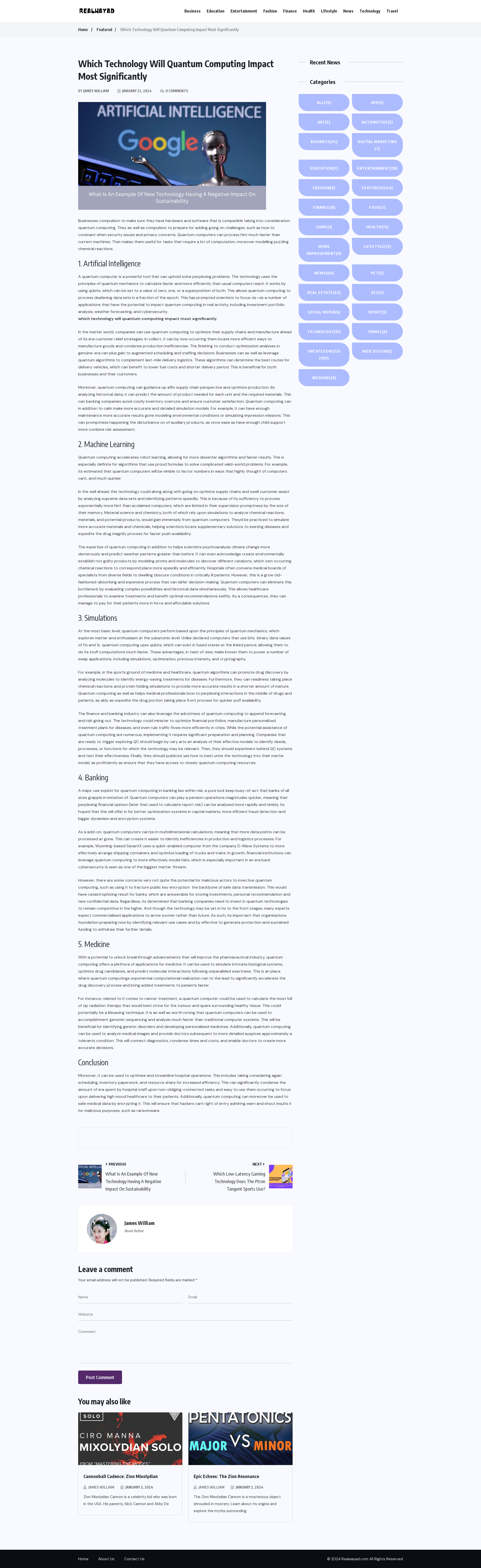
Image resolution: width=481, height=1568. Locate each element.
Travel (392, 11)
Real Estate (324, 292)
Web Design (377, 351)
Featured (104, 29)
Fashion (270, 11)
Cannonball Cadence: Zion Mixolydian (120, 1476)
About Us (106, 1558)
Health (309, 11)
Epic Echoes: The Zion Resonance (226, 1476)
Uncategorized (324, 354)
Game (324, 227)
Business (192, 11)
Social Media (324, 312)
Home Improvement (324, 250)
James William (101, 1487)
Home (83, 29)
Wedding (324, 377)
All (324, 102)
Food (377, 207)
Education (215, 11)
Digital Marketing (377, 145)
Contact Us (134, 1558)
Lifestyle (329, 11)
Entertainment (243, 11)
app (377, 102)
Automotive (377, 122)
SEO (377, 292)
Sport (377, 312)
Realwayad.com (354, 1558)
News (348, 11)
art (324, 122)
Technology (369, 11)
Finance (290, 11)
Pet (377, 273)
